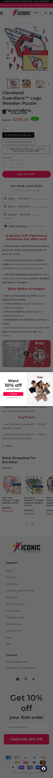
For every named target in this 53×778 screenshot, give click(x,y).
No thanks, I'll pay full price (13, 397)
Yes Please (13, 394)
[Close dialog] (51, 374)
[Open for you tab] (43, 768)
